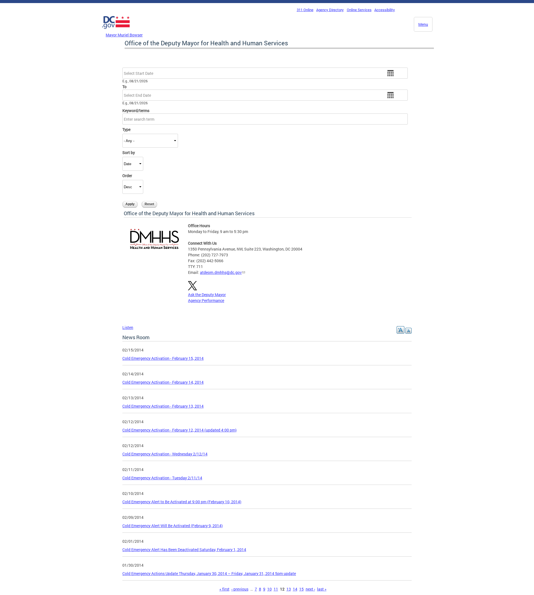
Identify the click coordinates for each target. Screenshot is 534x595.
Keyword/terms (135, 110)
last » (322, 589)
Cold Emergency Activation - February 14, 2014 (163, 382)
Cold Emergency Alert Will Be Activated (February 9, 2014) (172, 525)
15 (301, 589)
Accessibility (384, 9)
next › (310, 589)
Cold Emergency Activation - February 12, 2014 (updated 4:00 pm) (179, 430)
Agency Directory (330, 9)
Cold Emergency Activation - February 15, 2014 (163, 358)
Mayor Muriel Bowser (124, 35)
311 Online (305, 9)
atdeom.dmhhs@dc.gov (221, 272)
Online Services (359, 9)
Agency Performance (206, 300)
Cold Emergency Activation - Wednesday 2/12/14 (164, 454)
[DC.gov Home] (116, 30)
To (124, 86)
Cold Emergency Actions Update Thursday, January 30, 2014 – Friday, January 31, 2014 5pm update (209, 573)
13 (288, 589)
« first (224, 589)
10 (269, 589)
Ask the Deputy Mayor (207, 294)
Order (127, 175)
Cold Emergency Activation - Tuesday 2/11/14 (162, 477)
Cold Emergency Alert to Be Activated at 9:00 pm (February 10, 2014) (181, 501)
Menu (423, 24)
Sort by (128, 152)
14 (295, 589)
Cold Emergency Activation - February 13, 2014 (163, 406)
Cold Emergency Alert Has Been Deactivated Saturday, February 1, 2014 (184, 549)
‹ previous (239, 589)
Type (126, 129)
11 (276, 589)
